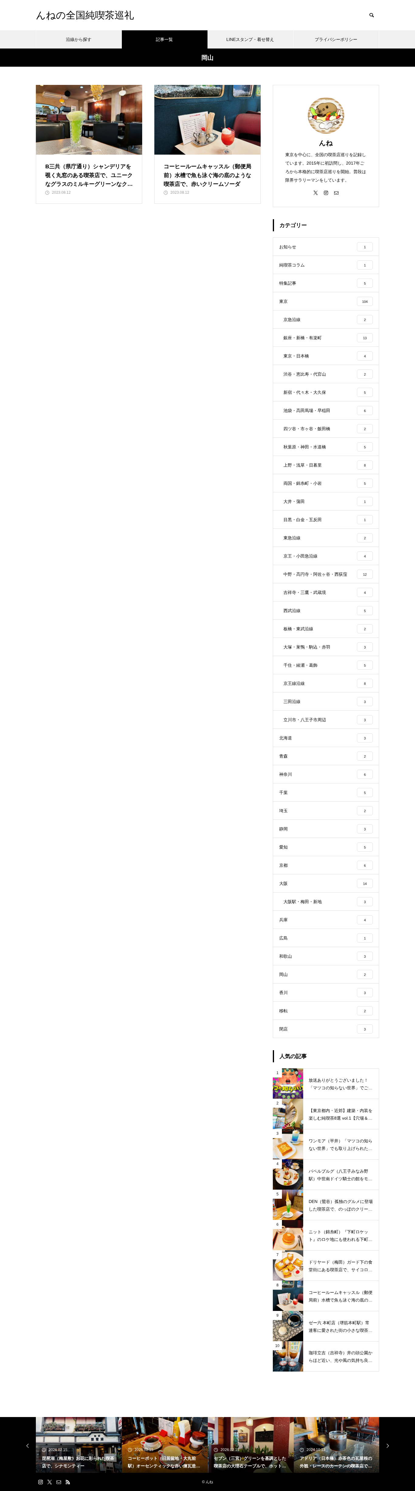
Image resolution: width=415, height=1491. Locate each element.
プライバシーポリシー (336, 39)
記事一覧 (164, 39)
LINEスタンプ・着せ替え (250, 39)
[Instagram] (326, 192)
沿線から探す (78, 39)
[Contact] (336, 192)
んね (326, 143)
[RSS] (68, 1482)
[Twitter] (316, 192)
